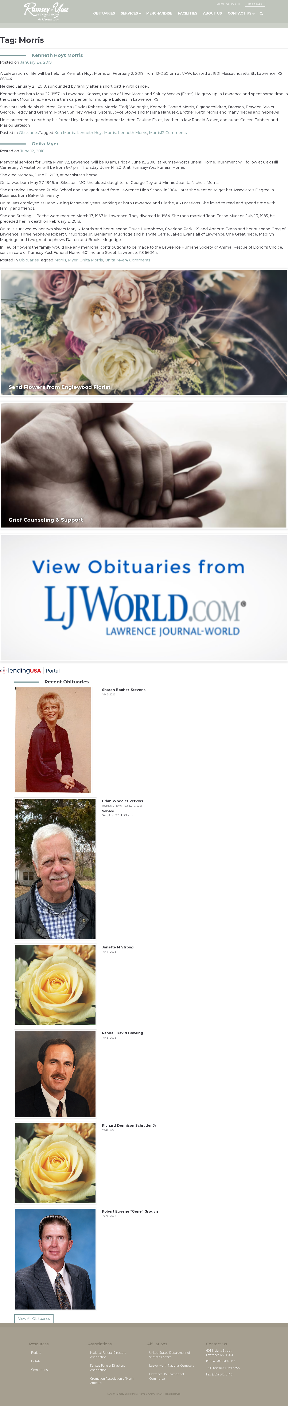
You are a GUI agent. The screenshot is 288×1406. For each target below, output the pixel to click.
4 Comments (138, 260)
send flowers (255, 3)
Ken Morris (64, 132)
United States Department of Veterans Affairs (169, 1355)
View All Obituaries (34, 1319)
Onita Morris (91, 260)
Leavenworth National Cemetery (171, 1365)
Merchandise (159, 13)
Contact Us (240, 13)
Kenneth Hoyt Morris (57, 55)
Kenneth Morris (132, 132)
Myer (73, 260)
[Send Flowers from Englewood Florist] (144, 332)
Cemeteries (39, 1370)
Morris (155, 132)
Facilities (187, 13)
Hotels (35, 1361)
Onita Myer (45, 143)
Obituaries (104, 13)
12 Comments (174, 132)
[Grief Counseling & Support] (144, 464)
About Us (212, 13)
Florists (36, 1353)
